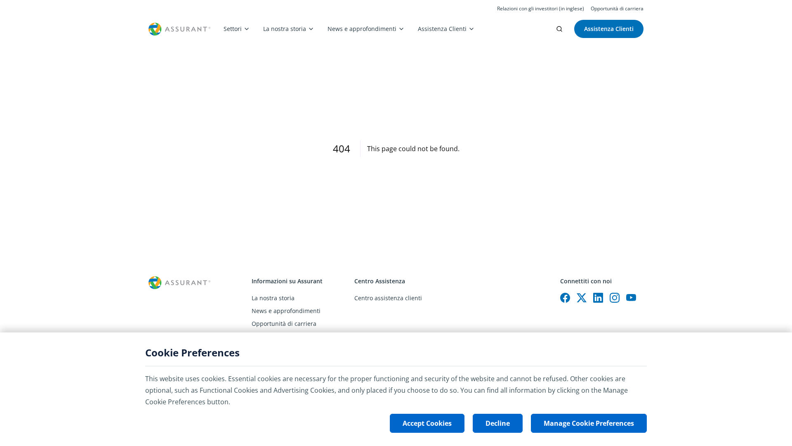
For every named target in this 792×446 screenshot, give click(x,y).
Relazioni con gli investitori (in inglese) (540, 8)
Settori (233, 29)
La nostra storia (284, 29)
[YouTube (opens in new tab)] (631, 298)
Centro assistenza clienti (388, 298)
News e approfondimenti (362, 29)
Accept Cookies (427, 423)
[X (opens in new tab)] (582, 298)
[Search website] (559, 29)
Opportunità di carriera (617, 8)
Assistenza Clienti (442, 29)
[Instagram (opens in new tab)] (615, 298)
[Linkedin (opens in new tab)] (598, 298)
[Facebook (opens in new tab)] (565, 298)
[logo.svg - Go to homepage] (179, 29)
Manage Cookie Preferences (589, 423)
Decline (498, 423)
